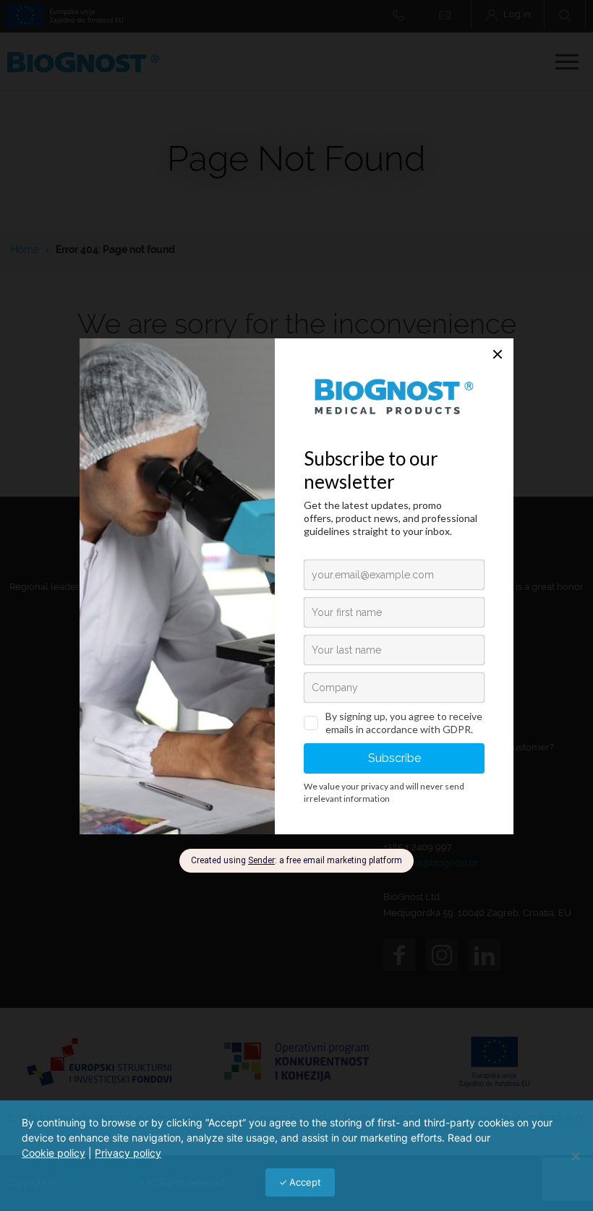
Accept (305, 1182)
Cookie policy (53, 1153)
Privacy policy (128, 1153)
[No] (575, 1156)
